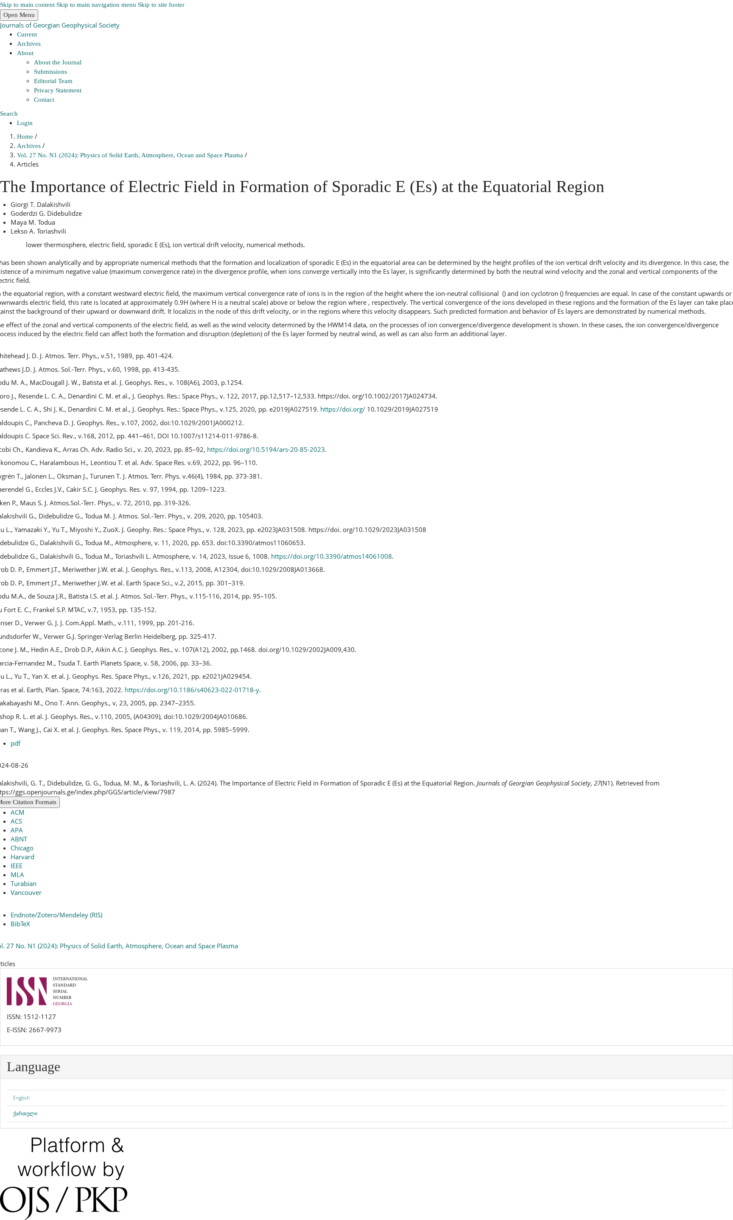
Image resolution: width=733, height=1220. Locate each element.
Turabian (23, 883)
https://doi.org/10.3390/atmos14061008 (331, 556)
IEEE (16, 865)
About (25, 53)
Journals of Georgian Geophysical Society (60, 25)
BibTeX (20, 923)
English (21, 1097)
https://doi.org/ (342, 409)
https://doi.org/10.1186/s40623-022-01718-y (192, 689)
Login (25, 123)
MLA (17, 874)
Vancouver (26, 892)
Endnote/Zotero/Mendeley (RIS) (56, 915)
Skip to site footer (161, 4)
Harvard (22, 856)
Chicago (22, 848)
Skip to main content (27, 4)
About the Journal (57, 62)
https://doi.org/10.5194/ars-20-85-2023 (266, 449)
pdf (15, 743)
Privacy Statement (57, 90)
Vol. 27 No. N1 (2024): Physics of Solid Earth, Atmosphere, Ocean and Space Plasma (131, 155)
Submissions (50, 71)
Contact (44, 99)
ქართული (25, 1113)
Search (9, 113)
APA (17, 830)
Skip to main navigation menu (96, 4)
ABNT (19, 839)
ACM (18, 812)
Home (26, 136)
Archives (29, 43)
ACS (16, 821)
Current (27, 34)
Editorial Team (53, 81)
